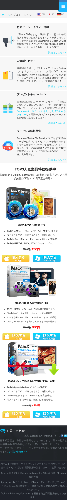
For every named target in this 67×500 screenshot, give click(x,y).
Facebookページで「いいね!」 (33, 111)
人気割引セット (26, 60)
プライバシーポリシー (48, 463)
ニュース (45, 467)
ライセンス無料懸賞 (29, 130)
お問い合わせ (59, 467)
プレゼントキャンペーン (31, 94)
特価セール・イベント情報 (33, 26)
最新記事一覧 (32, 467)
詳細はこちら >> (57, 52)
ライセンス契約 (14, 467)
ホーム (6, 14)
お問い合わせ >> (18, 451)
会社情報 (14, 463)
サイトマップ (28, 463)
